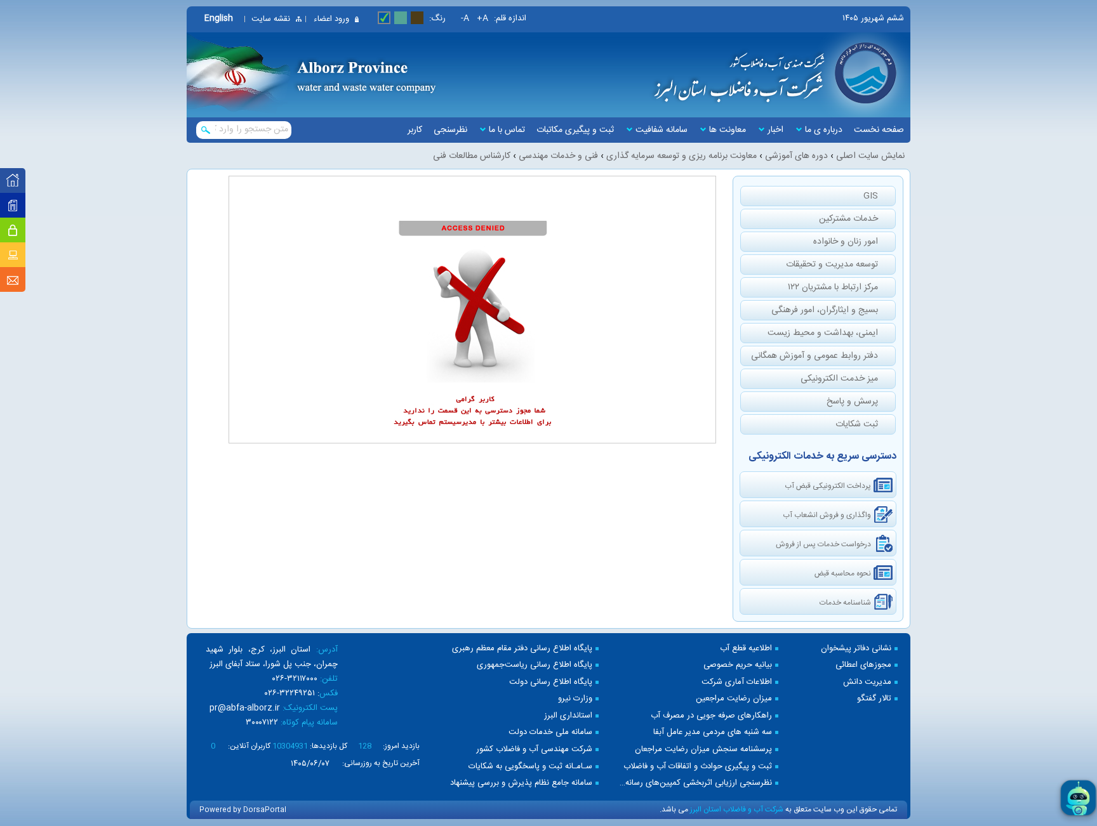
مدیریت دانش (867, 682)
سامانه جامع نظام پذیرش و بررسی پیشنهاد (521, 783)
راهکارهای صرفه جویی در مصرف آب (711, 716)
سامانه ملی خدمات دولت (550, 732)
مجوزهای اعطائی (863, 665)
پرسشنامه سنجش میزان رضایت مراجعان (703, 750)
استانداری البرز (568, 716)
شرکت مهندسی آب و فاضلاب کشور (534, 750)
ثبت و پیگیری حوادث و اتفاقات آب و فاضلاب (697, 767)
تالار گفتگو (874, 699)
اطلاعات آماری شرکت (736, 682)
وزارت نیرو (575, 699)
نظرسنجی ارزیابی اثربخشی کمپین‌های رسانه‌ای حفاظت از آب (695, 783)
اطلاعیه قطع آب (746, 649)
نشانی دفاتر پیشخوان (856, 649)
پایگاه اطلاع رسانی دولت (550, 682)
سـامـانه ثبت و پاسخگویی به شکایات (530, 767)
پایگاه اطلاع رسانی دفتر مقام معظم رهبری (522, 649)
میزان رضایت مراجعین (734, 699)
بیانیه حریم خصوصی (737, 665)
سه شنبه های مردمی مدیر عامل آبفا (712, 732)
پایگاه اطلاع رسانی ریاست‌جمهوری (534, 665)
